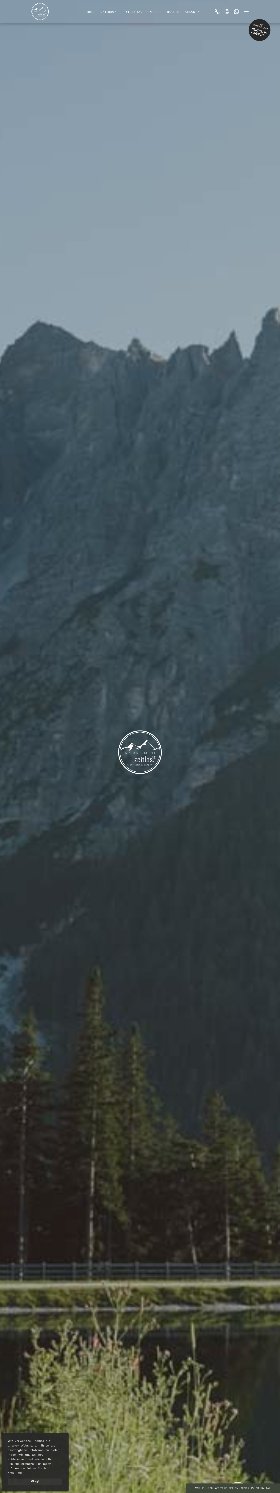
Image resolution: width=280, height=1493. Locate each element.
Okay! (35, 1481)
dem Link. (15, 1473)
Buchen (173, 12)
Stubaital (134, 12)
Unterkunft (110, 12)
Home (90, 12)
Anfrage (155, 12)
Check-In (192, 12)
